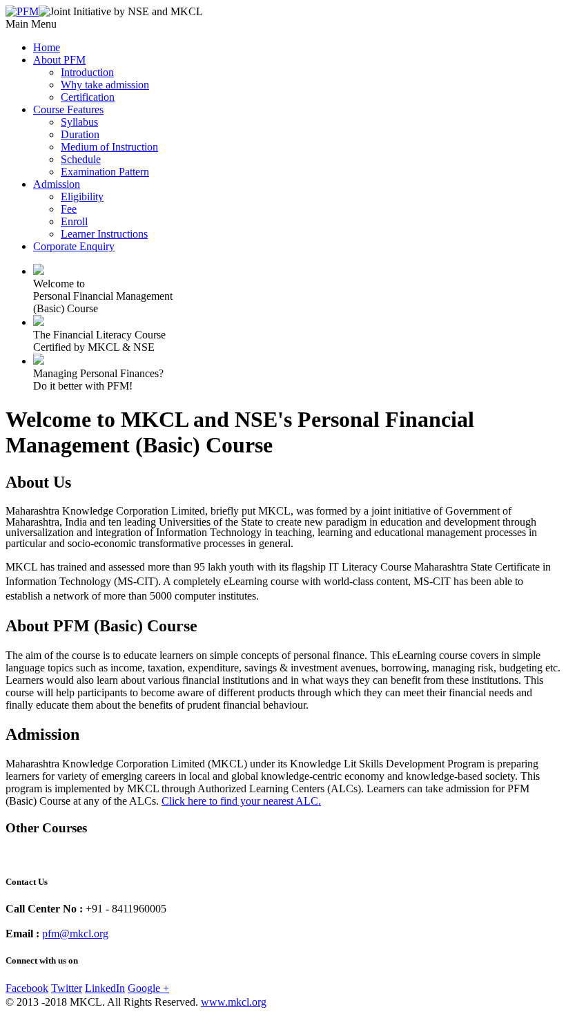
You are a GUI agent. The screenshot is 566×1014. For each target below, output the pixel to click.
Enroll (74, 221)
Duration (80, 134)
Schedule (81, 159)
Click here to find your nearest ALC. (241, 801)
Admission (56, 184)
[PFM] (22, 11)
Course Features (68, 109)
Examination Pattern (105, 172)
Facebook (27, 988)
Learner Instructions (104, 234)
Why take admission (105, 84)
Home (46, 47)
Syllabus (79, 122)
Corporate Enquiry (74, 246)
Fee (69, 209)
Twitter (66, 988)
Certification (88, 97)
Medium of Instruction (109, 147)
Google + (148, 988)
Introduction (87, 72)
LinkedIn (105, 988)
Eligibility (82, 196)
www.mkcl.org (233, 1002)
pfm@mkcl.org (75, 933)
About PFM (59, 60)
